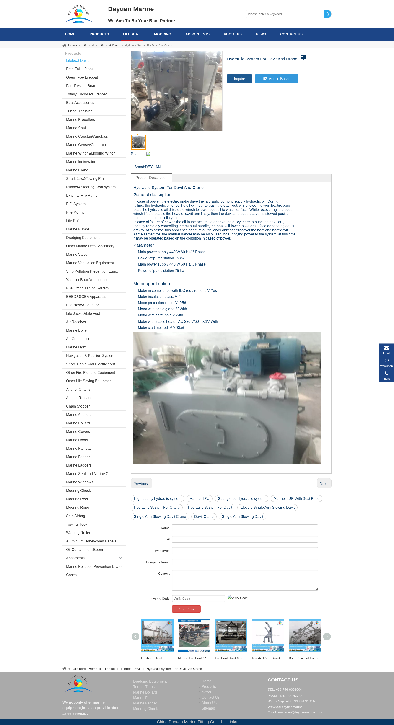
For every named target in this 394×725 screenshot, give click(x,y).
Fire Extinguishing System (87, 288)
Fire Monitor (76, 212)
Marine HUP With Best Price (296, 499)
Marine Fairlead (79, 448)
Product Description (152, 178)
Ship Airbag (75, 516)
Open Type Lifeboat (82, 77)
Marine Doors (77, 440)
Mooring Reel (77, 499)
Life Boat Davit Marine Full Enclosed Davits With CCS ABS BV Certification (231, 658)
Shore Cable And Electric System (93, 364)
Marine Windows (79, 482)
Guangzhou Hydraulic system (241, 499)
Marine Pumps (78, 229)
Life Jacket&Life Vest (83, 313)
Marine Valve (76, 254)
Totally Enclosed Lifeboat (86, 94)
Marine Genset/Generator (86, 145)
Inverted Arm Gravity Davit (268, 658)
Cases (71, 575)
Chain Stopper (78, 406)
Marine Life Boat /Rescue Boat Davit (194, 658)
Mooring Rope (77, 507)
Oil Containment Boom (84, 550)
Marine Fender (78, 457)
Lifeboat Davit (77, 60)
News (261, 34)
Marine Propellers (80, 119)
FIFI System (76, 204)
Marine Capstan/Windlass (87, 136)
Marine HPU (199, 499)
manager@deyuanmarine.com (300, 712)
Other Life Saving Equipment (89, 381)
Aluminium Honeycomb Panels (91, 541)
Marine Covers (78, 431)
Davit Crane (204, 517)
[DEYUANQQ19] (78, 13)
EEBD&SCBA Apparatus (86, 297)
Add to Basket (280, 79)
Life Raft (73, 221)
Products (99, 34)
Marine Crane (77, 170)
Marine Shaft (76, 128)
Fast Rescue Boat (80, 86)
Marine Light (76, 347)
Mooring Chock (78, 491)
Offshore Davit (151, 658)
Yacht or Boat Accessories (87, 280)
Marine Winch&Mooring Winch (90, 153)
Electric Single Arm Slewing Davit (267, 507)
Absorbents (197, 34)
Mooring (162, 34)
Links (232, 722)
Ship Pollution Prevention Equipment (96, 271)
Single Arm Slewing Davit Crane (160, 517)
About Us (233, 34)
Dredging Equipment (83, 238)
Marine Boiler (77, 330)
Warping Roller (78, 533)
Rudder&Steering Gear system (91, 187)
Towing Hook (76, 524)
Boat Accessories (80, 103)
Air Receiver (76, 322)
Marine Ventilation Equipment (90, 263)
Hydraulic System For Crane (157, 507)
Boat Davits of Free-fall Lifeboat (305, 658)
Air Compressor (78, 339)
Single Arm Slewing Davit (242, 517)
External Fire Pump (81, 195)
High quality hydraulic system (157, 499)
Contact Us (291, 34)
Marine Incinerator (80, 162)
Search (327, 14)
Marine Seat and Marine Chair (90, 474)
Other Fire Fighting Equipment (90, 372)
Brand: (139, 167)
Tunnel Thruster (79, 111)
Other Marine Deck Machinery (90, 246)
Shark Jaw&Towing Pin (85, 179)
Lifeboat (131, 34)
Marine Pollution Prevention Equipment (96, 566)
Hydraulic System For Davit (210, 507)
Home (70, 34)
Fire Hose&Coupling (82, 305)
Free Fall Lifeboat (80, 69)
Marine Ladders (78, 465)
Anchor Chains (78, 389)
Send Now (186, 609)
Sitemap (208, 708)
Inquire (239, 79)
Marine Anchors (78, 415)
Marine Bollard (78, 423)
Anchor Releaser (79, 398)
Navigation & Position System (90, 356)
